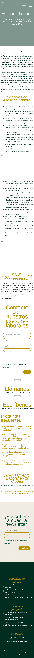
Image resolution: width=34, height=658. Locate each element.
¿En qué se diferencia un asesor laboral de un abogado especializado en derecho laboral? (16, 446)
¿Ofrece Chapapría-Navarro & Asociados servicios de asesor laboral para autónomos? (15, 462)
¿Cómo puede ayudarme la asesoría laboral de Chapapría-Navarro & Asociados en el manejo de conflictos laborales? (16, 437)
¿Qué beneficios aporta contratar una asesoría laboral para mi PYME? (17, 454)
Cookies (21, 652)
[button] (30, 5)
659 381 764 (26, 392)
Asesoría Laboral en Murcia (20, 493)
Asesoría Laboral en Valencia (10, 491)
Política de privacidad (12, 652)
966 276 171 (11, 392)
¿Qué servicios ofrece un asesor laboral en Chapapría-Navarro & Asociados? (16, 428)
